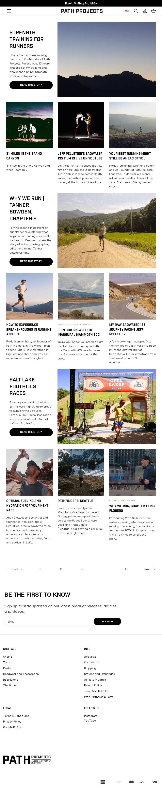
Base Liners (10, 679)
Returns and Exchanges (99, 673)
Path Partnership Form (98, 696)
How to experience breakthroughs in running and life (28, 329)
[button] (153, 11)
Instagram (90, 715)
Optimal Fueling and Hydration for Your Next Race (27, 506)
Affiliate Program (95, 679)
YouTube (90, 720)
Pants (6, 668)
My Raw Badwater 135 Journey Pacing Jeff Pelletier (127, 329)
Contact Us (91, 662)
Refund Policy (93, 685)
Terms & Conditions (16, 715)
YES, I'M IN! (107, 622)
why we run (128, 500)
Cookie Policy (12, 727)
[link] (14, 569)
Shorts (7, 656)
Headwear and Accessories (21, 673)
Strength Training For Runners (26, 39)
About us (90, 656)
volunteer (83, 324)
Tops (6, 662)
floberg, (115, 500)
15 (126, 569)
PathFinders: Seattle (75, 501)
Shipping (90, 668)
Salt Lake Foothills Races (22, 386)
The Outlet (10, 685)
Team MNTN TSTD (96, 691)
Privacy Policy (12, 721)
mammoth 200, (67, 324)
